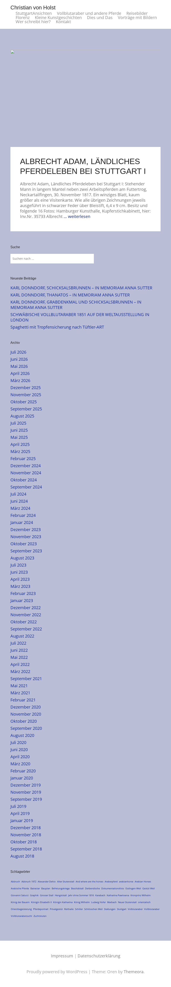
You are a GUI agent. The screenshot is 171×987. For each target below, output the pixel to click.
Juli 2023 (18, 565)
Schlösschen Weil (93, 909)
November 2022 (25, 615)
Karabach (100, 895)
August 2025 (22, 416)
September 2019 (26, 799)
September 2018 (26, 849)
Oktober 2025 (23, 402)
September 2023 (26, 551)
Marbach (112, 902)
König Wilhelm (82, 902)
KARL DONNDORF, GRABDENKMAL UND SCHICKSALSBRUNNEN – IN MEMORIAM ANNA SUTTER (75, 304)
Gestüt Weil (148, 888)
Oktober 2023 (23, 544)
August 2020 (22, 735)
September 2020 (26, 728)
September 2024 (26, 487)
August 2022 (22, 636)
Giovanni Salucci (20, 895)
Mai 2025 (19, 437)
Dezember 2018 (25, 827)
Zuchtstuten (40, 915)
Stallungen (110, 909)
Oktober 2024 (23, 480)
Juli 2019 (18, 806)
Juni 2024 (19, 501)
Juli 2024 (18, 494)
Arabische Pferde (20, 888)
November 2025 (25, 394)
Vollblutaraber (152, 909)
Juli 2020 (18, 742)
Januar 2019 (21, 820)
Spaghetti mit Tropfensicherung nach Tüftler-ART (57, 327)
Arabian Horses (143, 881)
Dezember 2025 (25, 387)
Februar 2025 (23, 458)
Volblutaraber (135, 909)
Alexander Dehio (47, 881)
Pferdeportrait (40, 909)
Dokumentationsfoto (112, 888)
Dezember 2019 (25, 785)
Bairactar (35, 888)
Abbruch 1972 (28, 881)
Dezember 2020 (25, 707)
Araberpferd (111, 881)
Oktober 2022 (23, 622)
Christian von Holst (32, 7)
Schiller (79, 909)
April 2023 (20, 579)
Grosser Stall (46, 895)
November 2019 (25, 792)
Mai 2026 (19, 366)
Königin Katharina (63, 902)
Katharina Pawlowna (118, 895)
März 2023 (20, 586)
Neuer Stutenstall (127, 902)
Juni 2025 (19, 430)
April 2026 (20, 373)
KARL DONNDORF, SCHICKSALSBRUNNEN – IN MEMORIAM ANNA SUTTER (81, 288)
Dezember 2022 (25, 607)
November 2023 (25, 536)
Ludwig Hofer (98, 902)
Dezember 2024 (25, 465)
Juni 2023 (19, 572)
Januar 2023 (21, 600)
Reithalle (69, 909)
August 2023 (22, 558)
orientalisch (144, 902)
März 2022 (20, 671)
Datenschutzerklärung (99, 956)
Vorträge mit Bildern (137, 17)
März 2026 (20, 380)
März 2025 (20, 451)
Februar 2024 (23, 515)
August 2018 (22, 856)
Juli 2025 (18, 423)
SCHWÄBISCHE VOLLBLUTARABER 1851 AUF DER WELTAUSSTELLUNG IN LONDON (79, 317)
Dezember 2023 (25, 529)
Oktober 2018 (23, 842)
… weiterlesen (77, 216)
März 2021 (20, 693)
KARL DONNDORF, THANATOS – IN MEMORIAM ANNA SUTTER (70, 295)
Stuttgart (121, 909)
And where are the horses (89, 881)
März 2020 (20, 764)
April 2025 (20, 444)
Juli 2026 (18, 352)
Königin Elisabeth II (41, 902)
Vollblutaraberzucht (21, 915)
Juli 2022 (18, 643)
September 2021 (26, 678)
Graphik (34, 895)
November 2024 (25, 473)
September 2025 (26, 409)
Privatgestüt (56, 909)
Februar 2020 (23, 771)
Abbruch (15, 881)
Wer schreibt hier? (33, 22)
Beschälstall (77, 888)
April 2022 (20, 664)
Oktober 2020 (23, 721)
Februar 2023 (23, 593)
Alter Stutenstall (65, 881)
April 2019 (20, 813)
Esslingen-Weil (133, 888)
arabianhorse (126, 881)
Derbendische (92, 888)
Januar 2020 (21, 778)
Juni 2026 (19, 359)
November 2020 (25, 714)
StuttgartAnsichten (34, 13)
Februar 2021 (23, 700)
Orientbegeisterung (21, 909)
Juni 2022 (19, 650)
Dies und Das (100, 17)
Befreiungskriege (61, 888)
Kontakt (63, 22)
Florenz (23, 17)
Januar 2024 (21, 522)
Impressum (62, 956)
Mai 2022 (19, 657)
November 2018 (25, 835)
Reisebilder (137, 13)
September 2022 (26, 629)
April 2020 (20, 756)
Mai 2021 (19, 685)
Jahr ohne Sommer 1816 (81, 895)
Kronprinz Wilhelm (141, 895)
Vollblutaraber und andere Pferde (89, 13)
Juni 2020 (19, 749)
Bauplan (45, 888)
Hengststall (61, 895)
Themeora (133, 971)
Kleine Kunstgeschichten (58, 17)
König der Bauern (20, 902)
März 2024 (20, 508)
